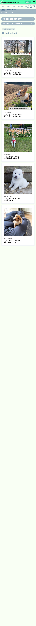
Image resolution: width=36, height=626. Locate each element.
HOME (3, 10)
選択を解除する (9, 29)
